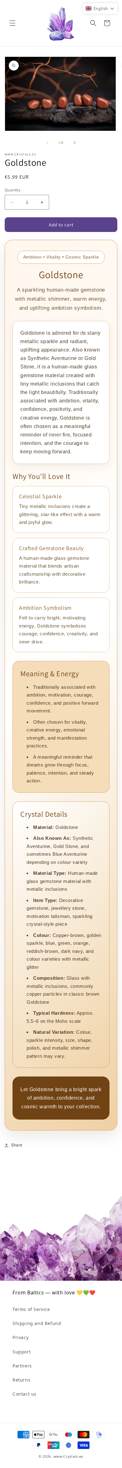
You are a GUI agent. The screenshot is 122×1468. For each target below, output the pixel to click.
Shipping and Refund (37, 1323)
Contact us (25, 1394)
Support (22, 1352)
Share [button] (17, 1145)
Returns (21, 1380)
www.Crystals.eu (68, 1456)
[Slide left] (47, 143)
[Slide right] (75, 143)
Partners (22, 1366)
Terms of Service (31, 1309)
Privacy (20, 1337)
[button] (12, 23)
